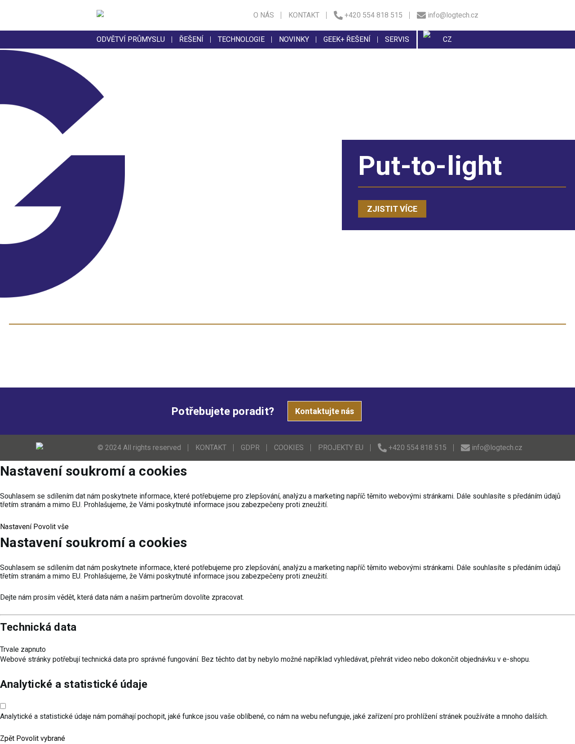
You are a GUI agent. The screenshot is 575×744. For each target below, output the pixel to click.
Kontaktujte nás (324, 411)
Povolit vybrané (40, 738)
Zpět (7, 738)
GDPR (250, 447)
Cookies (289, 447)
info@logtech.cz (453, 15)
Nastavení (15, 526)
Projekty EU (340, 447)
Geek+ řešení (347, 39)
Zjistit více (392, 209)
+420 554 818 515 (373, 15)
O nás (263, 15)
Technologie (241, 39)
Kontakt (303, 15)
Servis (397, 39)
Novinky (294, 39)
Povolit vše (51, 526)
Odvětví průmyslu (131, 39)
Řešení (191, 39)
